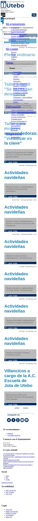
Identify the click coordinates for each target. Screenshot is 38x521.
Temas (9, 62)
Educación (16, 81)
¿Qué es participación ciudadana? (22, 110)
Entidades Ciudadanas (18, 123)
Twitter (8, 479)
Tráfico (13, 59)
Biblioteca (10, 433)
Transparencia (14, 133)
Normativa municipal (18, 41)
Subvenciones (16, 126)
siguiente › (26, 408)
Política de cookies (11, 513)
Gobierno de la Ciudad (19, 34)
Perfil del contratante (20, 90)
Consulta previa (16, 119)
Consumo (16, 74)
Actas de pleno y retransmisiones (22, 27)
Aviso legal (9, 509)
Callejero (14, 57)
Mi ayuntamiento (15, 23)
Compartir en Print (27, 420)
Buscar (34, 15)
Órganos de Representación (20, 39)
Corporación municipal (19, 30)
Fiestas (13, 55)
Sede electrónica (7, 468)
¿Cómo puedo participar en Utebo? (23, 112)
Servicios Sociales (19, 95)
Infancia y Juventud (20, 86)
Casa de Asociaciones (18, 117)
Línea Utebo (17, 72)
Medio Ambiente (19, 88)
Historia (13, 52)
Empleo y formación (20, 84)
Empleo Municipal (17, 36)
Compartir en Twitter (9, 420)
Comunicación (18, 100)
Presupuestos (15, 137)
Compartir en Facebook (13, 420)
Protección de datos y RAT (20, 43)
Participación (13, 106)
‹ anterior (16, 408)
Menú (3, 15)
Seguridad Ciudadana (20, 93)
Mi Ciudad (12, 48)
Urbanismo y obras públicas (22, 97)
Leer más (21, 162)
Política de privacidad (12, 511)
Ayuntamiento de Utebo (10, 2)
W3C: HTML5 (10, 492)
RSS (7, 478)
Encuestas (14, 130)
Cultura (15, 77)
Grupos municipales (18, 32)
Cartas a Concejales (17, 115)
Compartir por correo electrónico (22, 420)
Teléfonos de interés (7, 482)
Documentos (15, 128)
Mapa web (9, 517)
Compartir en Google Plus (18, 420)
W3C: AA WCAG (11, 490)
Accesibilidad (9, 515)
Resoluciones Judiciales (19, 45)
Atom (7, 476)
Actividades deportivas (13, 435)
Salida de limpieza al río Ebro (11, 460)
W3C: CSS (9, 494)
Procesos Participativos (19, 121)
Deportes (16, 79)
